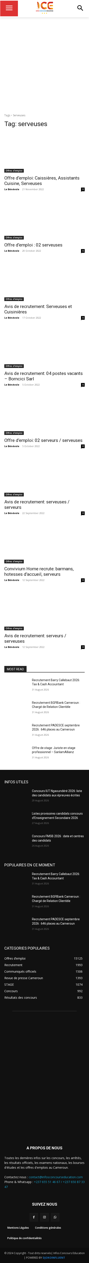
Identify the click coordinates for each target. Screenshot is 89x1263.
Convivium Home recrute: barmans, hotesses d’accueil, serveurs (39, 571)
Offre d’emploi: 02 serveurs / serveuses (43, 440)
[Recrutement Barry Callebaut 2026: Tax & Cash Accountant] (16, 686)
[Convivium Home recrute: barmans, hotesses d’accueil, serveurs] (44, 543)
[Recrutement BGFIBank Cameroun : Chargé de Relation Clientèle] (16, 709)
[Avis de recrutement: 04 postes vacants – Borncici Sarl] (44, 348)
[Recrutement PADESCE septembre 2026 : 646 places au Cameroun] (16, 731)
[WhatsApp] (55, 1217)
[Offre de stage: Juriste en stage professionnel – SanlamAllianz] (16, 754)
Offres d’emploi (14, 170)
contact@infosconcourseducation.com (56, 1177)
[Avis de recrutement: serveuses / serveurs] (44, 476)
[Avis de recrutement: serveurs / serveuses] (44, 610)
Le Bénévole (11, 189)
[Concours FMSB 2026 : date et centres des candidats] (16, 842)
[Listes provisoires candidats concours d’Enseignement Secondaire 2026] (16, 820)
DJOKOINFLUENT (54, 1258)
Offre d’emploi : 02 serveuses (33, 245)
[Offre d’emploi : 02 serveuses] (44, 219)
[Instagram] (44, 1217)
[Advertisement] (44, 64)
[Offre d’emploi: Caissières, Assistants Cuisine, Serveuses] (44, 152)
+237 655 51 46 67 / (48, 1182)
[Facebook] (34, 1217)
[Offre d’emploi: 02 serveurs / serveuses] (44, 414)
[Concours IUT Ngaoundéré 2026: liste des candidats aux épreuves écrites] (16, 797)
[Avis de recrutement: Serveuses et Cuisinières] (44, 281)
